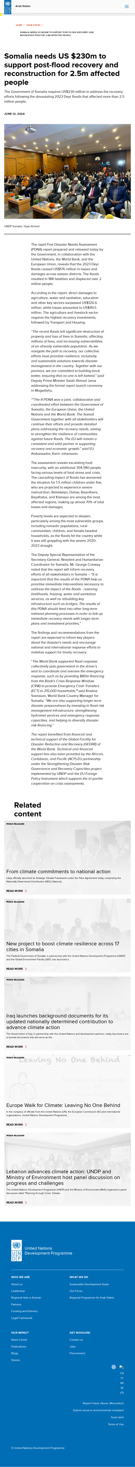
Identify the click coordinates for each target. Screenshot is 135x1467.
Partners (16, 1304)
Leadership (18, 1291)
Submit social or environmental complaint (98, 1410)
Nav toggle (127, 6)
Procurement (77, 1353)
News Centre (19, 1340)
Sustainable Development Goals (89, 1284)
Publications (18, 1347)
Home (19, 25)
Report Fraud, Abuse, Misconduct (103, 1403)
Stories (15, 1360)
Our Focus (76, 1291)
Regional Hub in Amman (26, 1298)
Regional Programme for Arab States (92, 1298)
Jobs (72, 1347)
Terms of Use (116, 1424)
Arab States (22, 6)
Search (121, 6)
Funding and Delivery (24, 1311)
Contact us (76, 1340)
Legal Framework (21, 1318)
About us (16, 1284)
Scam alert (117, 1417)
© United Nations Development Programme (38, 1448)
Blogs (14, 1353)
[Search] (122, 1380)
